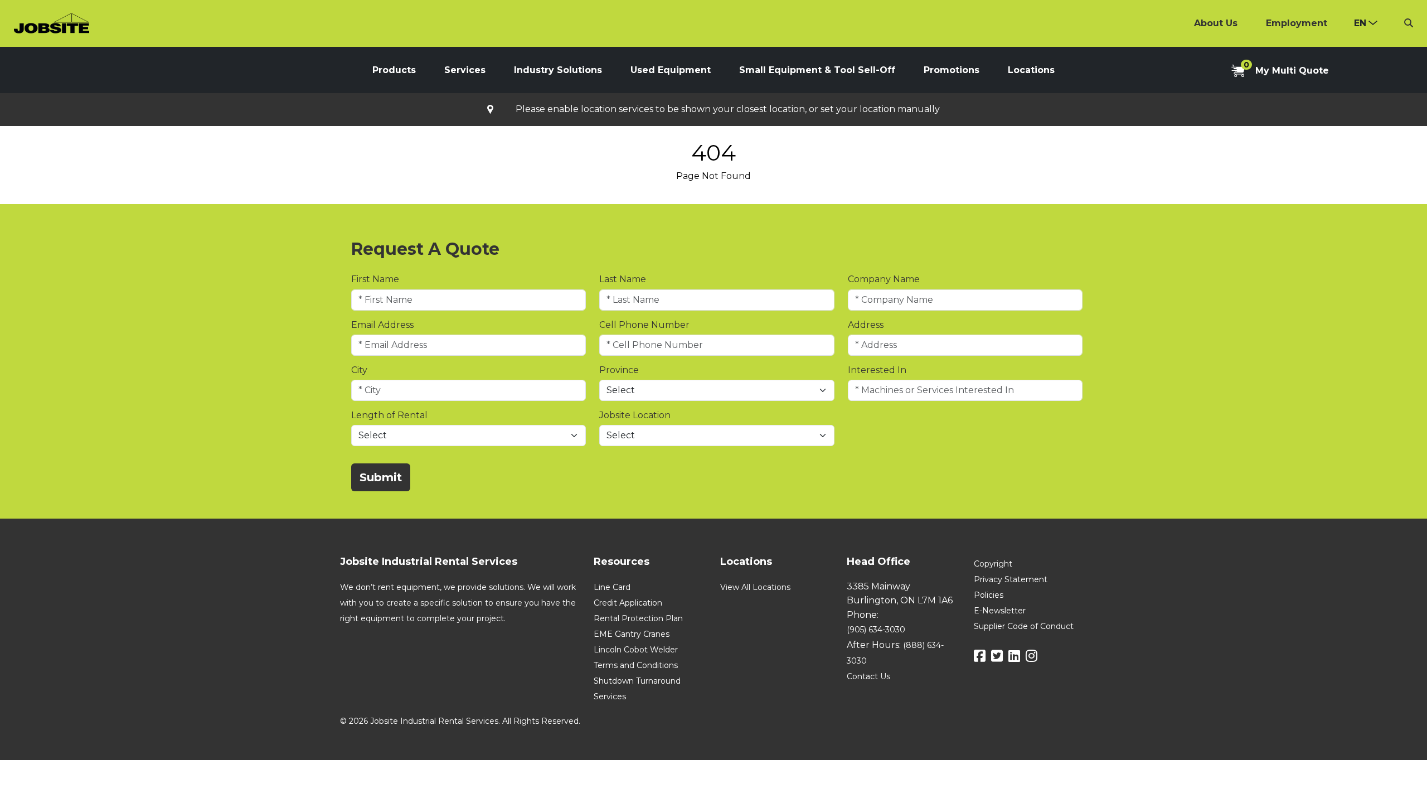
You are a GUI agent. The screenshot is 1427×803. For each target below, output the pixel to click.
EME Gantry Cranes (631, 634)
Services (465, 70)
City (359, 370)
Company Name (884, 279)
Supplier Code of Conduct (1024, 626)
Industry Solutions (558, 70)
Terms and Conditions (636, 665)
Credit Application (628, 603)
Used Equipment (670, 70)
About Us (1215, 23)
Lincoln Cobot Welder (636, 650)
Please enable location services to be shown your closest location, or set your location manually (728, 109)
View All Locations (755, 587)
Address (866, 325)
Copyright (993, 564)
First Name (375, 279)
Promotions (951, 70)
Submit (381, 477)
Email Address (382, 325)
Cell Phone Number (644, 325)
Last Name (622, 279)
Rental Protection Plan (638, 618)
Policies (988, 595)
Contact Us (868, 676)
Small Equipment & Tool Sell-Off (817, 70)
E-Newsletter (1000, 611)
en (1360, 23)
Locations (1031, 70)
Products (394, 70)
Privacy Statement (1010, 579)
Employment (1296, 23)
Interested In (877, 370)
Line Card (612, 587)
